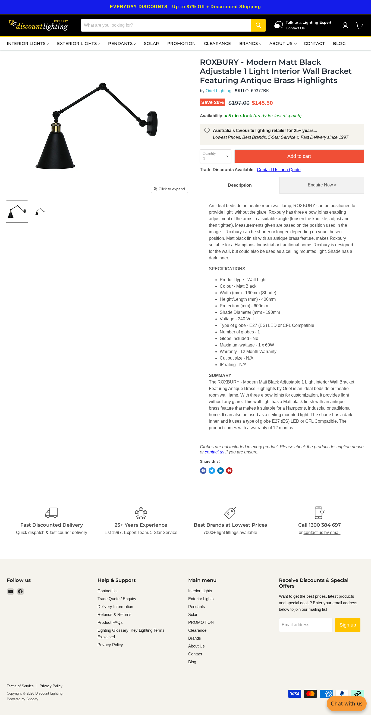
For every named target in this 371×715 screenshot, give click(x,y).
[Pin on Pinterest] (229, 470)
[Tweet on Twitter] (212, 470)
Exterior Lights (77, 43)
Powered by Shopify (22, 699)
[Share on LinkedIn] (220, 470)
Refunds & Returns (114, 614)
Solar (151, 43)
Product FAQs (110, 622)
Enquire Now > (322, 185)
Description (240, 185)
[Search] (258, 25)
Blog (339, 43)
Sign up (347, 625)
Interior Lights (27, 43)
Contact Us (295, 28)
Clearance (217, 43)
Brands (249, 43)
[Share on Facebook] (203, 470)
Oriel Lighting (218, 90)
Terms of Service (20, 686)
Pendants (121, 43)
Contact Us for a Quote (279, 169)
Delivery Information (115, 606)
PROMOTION (181, 43)
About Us (281, 43)
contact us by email (322, 532)
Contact (314, 43)
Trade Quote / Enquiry (117, 598)
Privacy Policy (110, 644)
